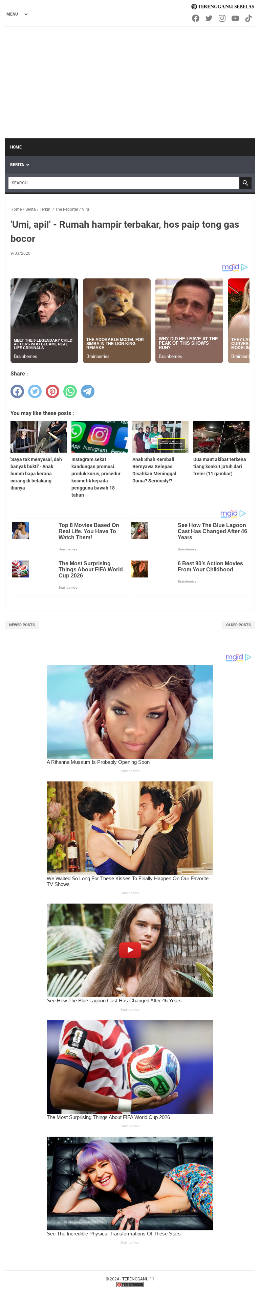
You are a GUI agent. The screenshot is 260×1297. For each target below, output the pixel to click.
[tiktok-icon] (249, 18)
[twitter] (35, 391)
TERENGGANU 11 (138, 1279)
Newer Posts (22, 625)
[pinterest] (52, 391)
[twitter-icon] (209, 18)
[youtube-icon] (236, 18)
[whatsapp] (70, 391)
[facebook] (17, 391)
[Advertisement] (130, 77)
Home (16, 147)
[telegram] (87, 391)
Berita (17, 164)
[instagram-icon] (223, 18)
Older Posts (238, 625)
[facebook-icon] (196, 18)
